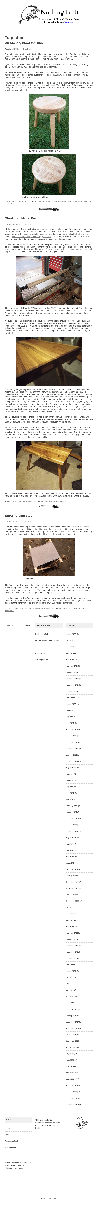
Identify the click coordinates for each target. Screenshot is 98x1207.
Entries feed (10, 1135)
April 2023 (70, 857)
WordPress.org (11, 1147)
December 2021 (72, 946)
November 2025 (72, 685)
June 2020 (70, 1060)
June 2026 (70, 647)
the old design (41, 529)
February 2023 (72, 869)
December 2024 (72, 742)
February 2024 (72, 806)
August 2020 (71, 1047)
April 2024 (70, 793)
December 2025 (72, 679)
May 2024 (70, 787)
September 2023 (72, 831)
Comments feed (11, 1141)
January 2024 (71, 812)
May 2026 (70, 653)
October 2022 (71, 895)
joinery (77, 608)
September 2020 (72, 1041)
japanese (15, 608)
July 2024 (70, 774)
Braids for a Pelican (43, 634)
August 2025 (71, 704)
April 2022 (70, 926)
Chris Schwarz (46, 249)
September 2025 (72, 698)
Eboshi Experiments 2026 (45, 653)
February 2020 (72, 1085)
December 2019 (72, 1098)
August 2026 (71, 634)
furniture (64, 608)
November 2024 (72, 748)
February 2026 (72, 666)
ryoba (70, 202)
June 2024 (70, 780)
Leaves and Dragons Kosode (47, 640)
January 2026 (71, 672)
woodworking (22, 202)
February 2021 (72, 1009)
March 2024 (70, 799)
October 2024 (71, 755)
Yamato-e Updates (42, 647)
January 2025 (71, 736)
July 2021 (70, 977)
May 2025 (70, 717)
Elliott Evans (27, 49)
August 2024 (71, 768)
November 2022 (72, 888)
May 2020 (70, 1066)
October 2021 (71, 958)
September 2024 (72, 761)
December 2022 (72, 882)
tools (19, 501)
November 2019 (72, 1105)
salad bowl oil (77, 202)
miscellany (22, 608)
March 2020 (70, 1079)
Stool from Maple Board (22, 218)
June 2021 (70, 984)
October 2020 (71, 1035)
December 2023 (72, 818)
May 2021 (70, 990)
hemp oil (47, 501)
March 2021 (70, 1003)
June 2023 (70, 850)
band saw (46, 202)
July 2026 (70, 640)
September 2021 (72, 965)
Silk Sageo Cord (41, 659)
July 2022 (70, 907)
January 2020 (71, 1092)
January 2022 (71, 939)
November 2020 (72, 1028)
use (23, 501)
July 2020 (70, 1054)
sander (85, 202)
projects (14, 202)
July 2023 (70, 844)
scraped (31, 389)
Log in (7, 1128)
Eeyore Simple (52, 1198)
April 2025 (70, 723)
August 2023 (71, 837)
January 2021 (71, 1016)
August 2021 (71, 971)
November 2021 (72, 952)
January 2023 (71, 876)
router (65, 202)
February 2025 (72, 729)
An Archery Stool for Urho (24, 43)
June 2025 (70, 710)
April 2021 (70, 996)
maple (60, 202)
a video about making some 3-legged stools (31, 236)
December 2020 (72, 1022)
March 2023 (70, 863)
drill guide (54, 202)
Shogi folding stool (19, 515)
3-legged (39, 202)
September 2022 (72, 901)
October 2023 (71, 825)
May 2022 (70, 920)
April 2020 (70, 1073)
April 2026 (70, 659)
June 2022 (70, 914)
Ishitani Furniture (85, 234)
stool (90, 202)
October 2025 (71, 691)
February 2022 (72, 933)
